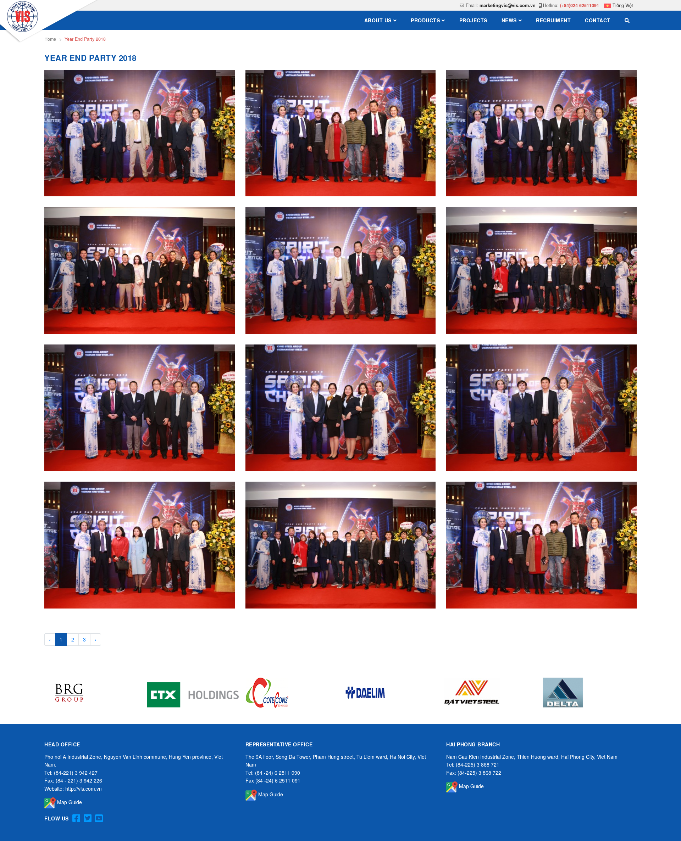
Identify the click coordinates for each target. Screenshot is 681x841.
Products (425, 20)
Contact (597, 20)
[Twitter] (88, 818)
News (509, 20)
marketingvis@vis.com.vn (508, 5)
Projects (473, 20)
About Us (378, 20)
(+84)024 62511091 (579, 5)
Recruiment (553, 20)
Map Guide (69, 802)
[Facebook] (76, 818)
